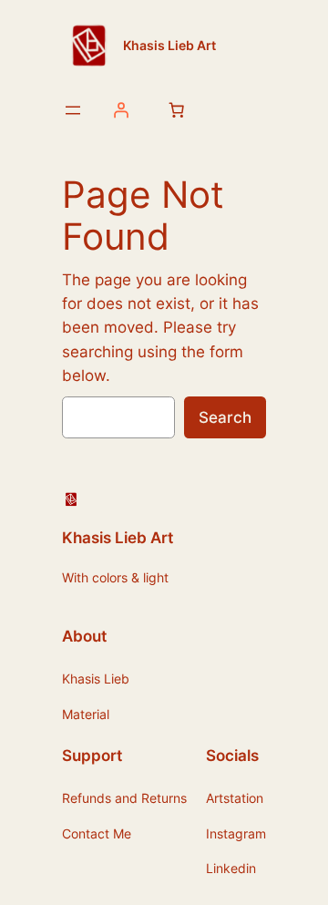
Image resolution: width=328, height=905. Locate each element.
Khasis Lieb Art (169, 45)
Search (225, 417)
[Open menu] (73, 110)
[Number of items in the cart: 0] (176, 110)
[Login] (120, 110)
